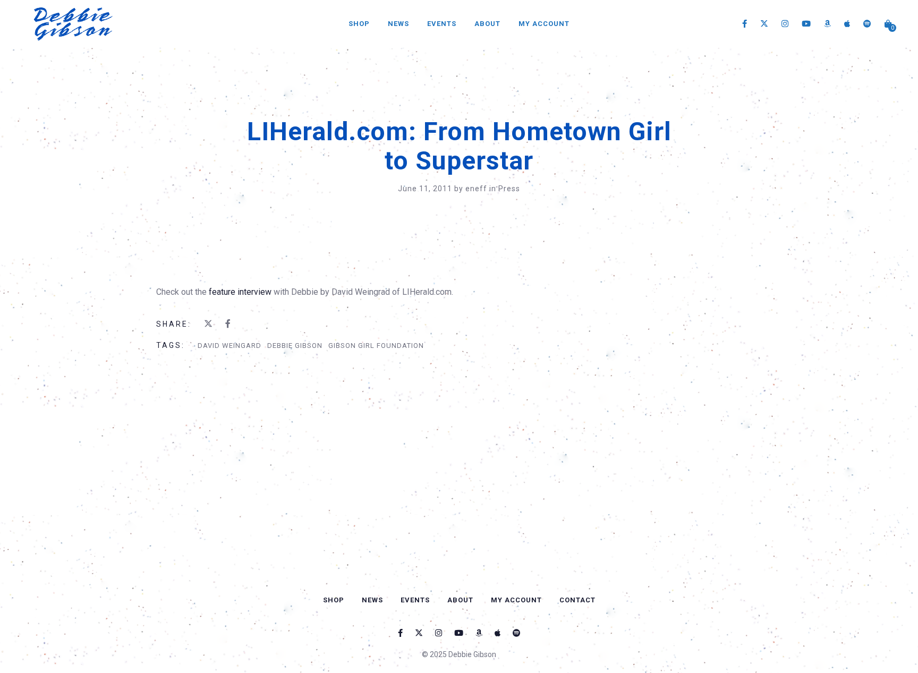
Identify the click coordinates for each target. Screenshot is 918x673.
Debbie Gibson (294, 346)
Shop (359, 24)
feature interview (241, 292)
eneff (477, 188)
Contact (577, 600)
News (398, 24)
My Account (544, 24)
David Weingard (229, 346)
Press (509, 188)
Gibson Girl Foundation (376, 346)
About (487, 24)
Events (441, 24)
